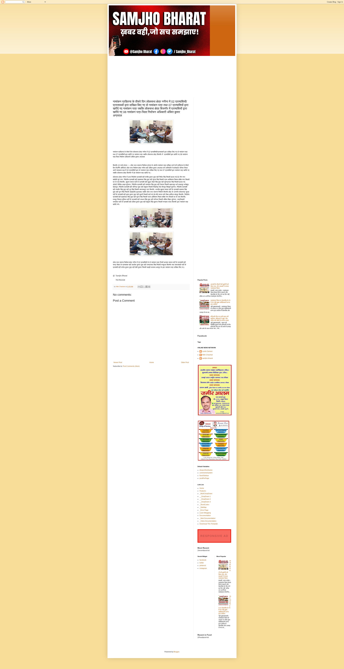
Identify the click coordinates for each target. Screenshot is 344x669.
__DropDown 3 (205, 502)
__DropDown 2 (205, 499)
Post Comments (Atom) (131, 366)
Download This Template (209, 524)
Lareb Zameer (207, 351)
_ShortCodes (204, 505)
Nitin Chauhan (207, 355)
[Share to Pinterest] (149, 286)
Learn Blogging (205, 513)
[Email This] (139, 286)
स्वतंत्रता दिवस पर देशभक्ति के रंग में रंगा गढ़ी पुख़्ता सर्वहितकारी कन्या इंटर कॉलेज (220, 302)
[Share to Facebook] (146, 286)
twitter (202, 563)
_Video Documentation (208, 521)
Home (151, 362)
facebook (203, 560)
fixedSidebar (204, 476)
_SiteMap (203, 507)
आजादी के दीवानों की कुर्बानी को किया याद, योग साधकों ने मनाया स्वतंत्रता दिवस (220, 286)
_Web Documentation (207, 518)
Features (203, 491)
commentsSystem (206, 473)
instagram (203, 568)
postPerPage (204, 478)
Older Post (185, 362)
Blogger (176, 652)
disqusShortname (206, 470)
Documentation (205, 515)
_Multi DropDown (206, 494)
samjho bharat (207, 358)
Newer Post (118, 362)
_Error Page (204, 510)
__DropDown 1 (205, 496)
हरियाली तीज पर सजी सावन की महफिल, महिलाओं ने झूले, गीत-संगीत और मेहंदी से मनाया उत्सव (220, 318)
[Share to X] (144, 286)
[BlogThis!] (141, 286)
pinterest (203, 565)
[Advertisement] (172, 75)
